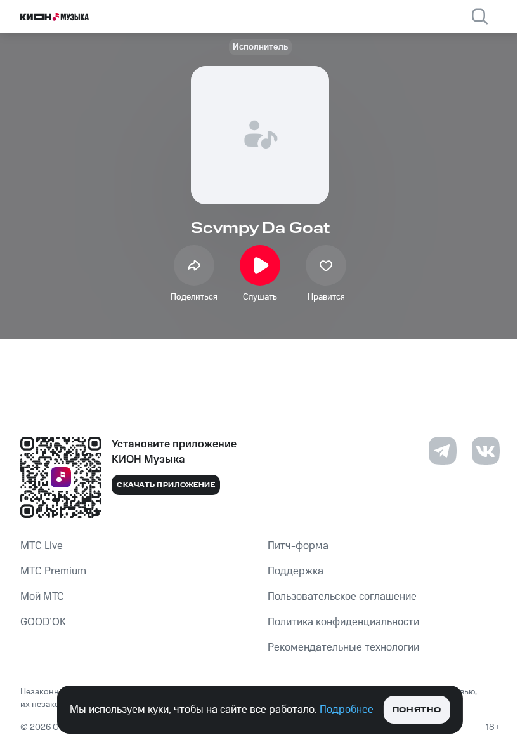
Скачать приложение (166, 485)
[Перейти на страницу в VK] (486, 451)
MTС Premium (53, 571)
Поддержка (295, 571)
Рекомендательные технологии (343, 647)
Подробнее (347, 709)
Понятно (417, 710)
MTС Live (41, 545)
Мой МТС (42, 596)
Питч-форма (298, 545)
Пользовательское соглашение (342, 596)
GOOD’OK (43, 622)
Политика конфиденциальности (343, 622)
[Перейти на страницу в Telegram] (443, 451)
